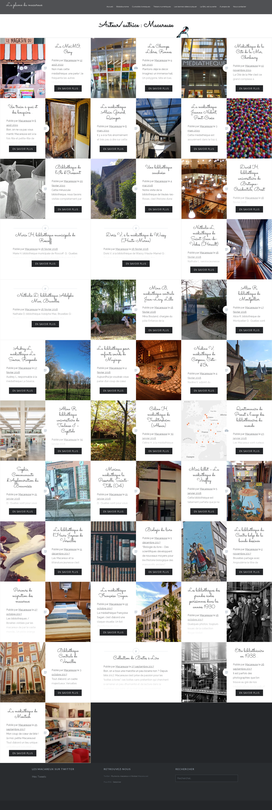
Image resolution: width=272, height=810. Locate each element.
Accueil (110, 7)
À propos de (225, 7)
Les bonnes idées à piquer (185, 7)
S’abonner (117, 782)
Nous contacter (239, 7)
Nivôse (134, 776)
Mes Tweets (39, 776)
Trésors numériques (162, 7)
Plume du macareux (120, 776)
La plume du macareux (24, 5)
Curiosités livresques (141, 7)
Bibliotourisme (122, 7)
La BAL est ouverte (208, 7)
